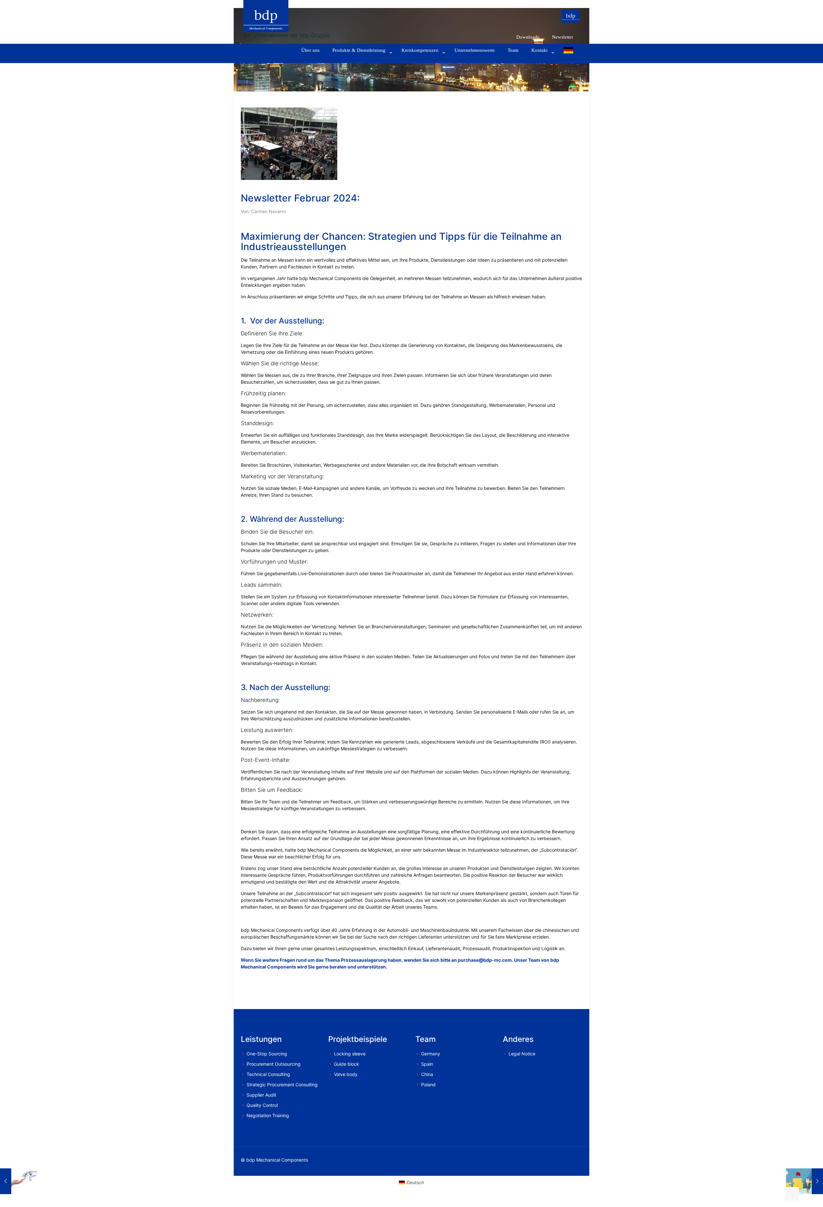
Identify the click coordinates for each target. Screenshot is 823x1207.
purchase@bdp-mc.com (485, 960)
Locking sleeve (350, 1053)
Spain (427, 1064)
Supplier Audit (261, 1095)
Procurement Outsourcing (274, 1064)
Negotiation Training (268, 1115)
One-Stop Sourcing (267, 1053)
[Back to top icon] (792, 1194)
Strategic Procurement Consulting (282, 1084)
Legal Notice (522, 1053)
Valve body (345, 1074)
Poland (428, 1084)
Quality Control (262, 1105)
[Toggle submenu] (360, 60)
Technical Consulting (268, 1074)
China (427, 1074)
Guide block (346, 1064)
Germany (430, 1053)
